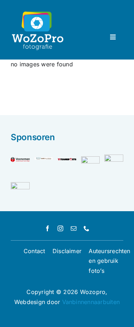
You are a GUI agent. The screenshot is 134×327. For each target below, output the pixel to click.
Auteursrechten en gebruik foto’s (109, 260)
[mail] (73, 228)
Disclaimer (67, 251)
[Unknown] (20, 185)
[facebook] (47, 228)
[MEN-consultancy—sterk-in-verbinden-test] (43, 160)
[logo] (67, 160)
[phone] (86, 228)
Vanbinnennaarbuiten (91, 301)
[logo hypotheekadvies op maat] (113, 157)
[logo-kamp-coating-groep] (90, 159)
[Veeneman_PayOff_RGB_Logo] (20, 160)
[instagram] (60, 228)
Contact (34, 251)
